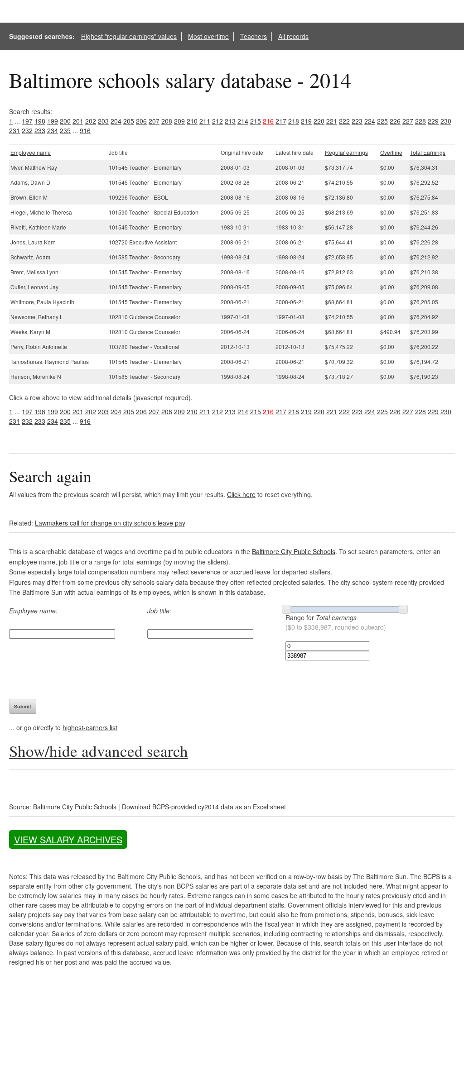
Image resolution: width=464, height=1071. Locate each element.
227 (407, 120)
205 (128, 120)
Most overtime (208, 36)
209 (179, 120)
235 (65, 130)
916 (85, 130)
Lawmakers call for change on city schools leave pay (110, 522)
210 (192, 120)
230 (445, 120)
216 (268, 120)
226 (395, 120)
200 (65, 120)
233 (39, 130)
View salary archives (68, 839)
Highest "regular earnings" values (129, 36)
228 (420, 120)
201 (77, 120)
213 (230, 120)
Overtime (391, 152)
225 (382, 120)
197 (27, 120)
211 (204, 120)
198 (39, 120)
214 (242, 120)
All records (293, 36)
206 (141, 120)
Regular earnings (346, 152)
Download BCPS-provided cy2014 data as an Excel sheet (204, 806)
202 (90, 120)
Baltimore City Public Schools (293, 551)
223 (357, 120)
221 (331, 120)
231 (14, 130)
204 (116, 120)
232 (27, 130)
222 (344, 120)
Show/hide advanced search (98, 750)
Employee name (30, 152)
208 (166, 120)
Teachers (253, 36)
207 (154, 120)
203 (103, 120)
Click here (241, 494)
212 (217, 120)
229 (433, 120)
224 (369, 120)
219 (306, 120)
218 (293, 120)
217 (281, 120)
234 (52, 130)
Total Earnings (427, 152)
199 (52, 120)
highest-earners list (90, 727)
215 (255, 120)
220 (319, 120)
